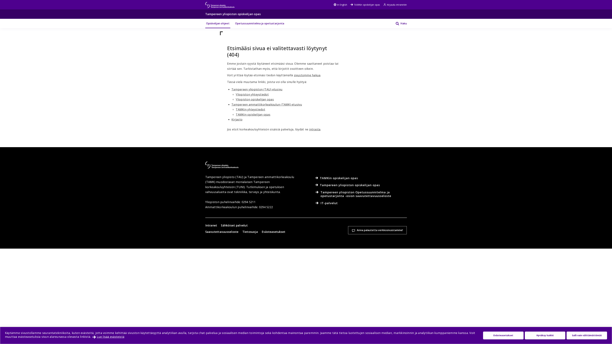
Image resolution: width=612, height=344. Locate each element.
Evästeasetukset (273, 232)
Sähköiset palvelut (234, 225)
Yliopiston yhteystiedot (252, 94)
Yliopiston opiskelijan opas (255, 99)
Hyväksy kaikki (545, 335)
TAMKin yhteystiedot (250, 109)
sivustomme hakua (307, 75)
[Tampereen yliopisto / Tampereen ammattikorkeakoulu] (222, 3)
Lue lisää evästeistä (110, 337)
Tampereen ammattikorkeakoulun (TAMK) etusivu (266, 104)
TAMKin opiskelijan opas (367, 4)
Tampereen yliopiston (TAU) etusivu (256, 89)
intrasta (314, 129)
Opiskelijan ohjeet (217, 23)
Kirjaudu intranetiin (397, 4)
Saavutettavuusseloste (222, 232)
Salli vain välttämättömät (587, 335)
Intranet (211, 225)
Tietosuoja (250, 232)
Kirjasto (236, 119)
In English (342, 4)
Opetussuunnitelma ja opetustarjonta (259, 23)
